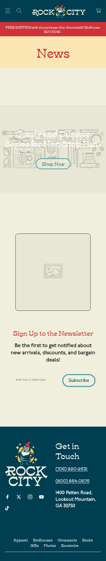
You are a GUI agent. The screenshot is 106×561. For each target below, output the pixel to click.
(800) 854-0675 (73, 480)
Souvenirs (69, 545)
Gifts (34, 545)
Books (87, 539)
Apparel (20, 539)
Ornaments (67, 539)
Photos (50, 545)
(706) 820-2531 (71, 468)
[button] (7, 10)
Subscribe (78, 380)
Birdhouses (42, 539)
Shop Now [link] (53, 163)
